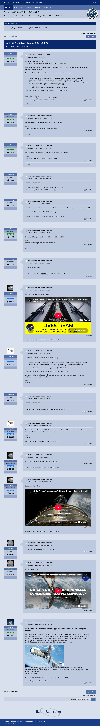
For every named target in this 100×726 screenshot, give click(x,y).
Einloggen (38, 7)
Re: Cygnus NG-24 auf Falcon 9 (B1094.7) (40, 115)
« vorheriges (85, 33)
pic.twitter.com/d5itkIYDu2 (75, 365)
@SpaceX (53, 365)
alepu (11, 548)
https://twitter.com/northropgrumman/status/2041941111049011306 (47, 371)
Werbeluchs (16, 723)
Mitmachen (37, 2)
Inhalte (11, 2)
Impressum (42, 721)
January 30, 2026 (61, 87)
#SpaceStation (46, 78)
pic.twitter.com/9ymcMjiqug (56, 84)
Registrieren (48, 7)
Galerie (27, 2)
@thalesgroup (82, 82)
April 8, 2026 (62, 368)
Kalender (29, 7)
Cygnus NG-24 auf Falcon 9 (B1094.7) (39, 54)
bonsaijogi (11, 174)
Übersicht (8, 7)
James (11, 627)
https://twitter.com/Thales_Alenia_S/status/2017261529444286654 (46, 90)
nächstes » (92, 33)
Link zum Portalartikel (61, 677)
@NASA (75, 82)
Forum (18, 2)
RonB (11, 293)
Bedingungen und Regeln (31, 721)
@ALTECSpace (42, 84)
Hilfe (15, 7)
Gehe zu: (73, 699)
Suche (22, 7)
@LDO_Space (33, 84)
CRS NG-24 (44, 187)
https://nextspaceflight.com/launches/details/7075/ (41, 98)
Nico (11, 53)
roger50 (11, 356)
